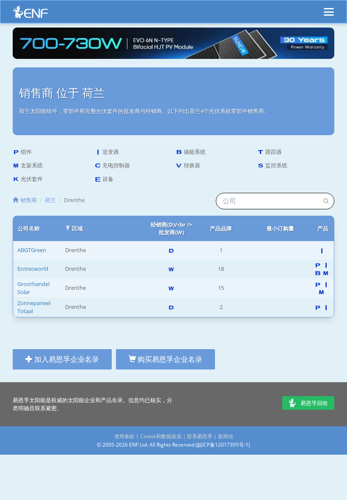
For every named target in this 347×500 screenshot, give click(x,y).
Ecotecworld (32, 268)
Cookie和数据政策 (161, 436)
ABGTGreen (31, 250)
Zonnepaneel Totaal (33, 307)
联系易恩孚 (199, 436)
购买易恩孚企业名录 (169, 359)
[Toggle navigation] (329, 8)
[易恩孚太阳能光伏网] (30, 14)
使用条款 (124, 436)
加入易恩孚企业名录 (66, 359)
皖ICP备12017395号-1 (222, 444)
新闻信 (225, 436)
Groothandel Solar (33, 288)
